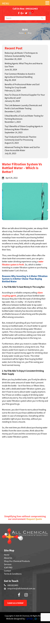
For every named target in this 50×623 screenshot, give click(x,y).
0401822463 (32, 8)
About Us (8, 558)
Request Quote (34, 519)
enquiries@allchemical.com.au (21, 588)
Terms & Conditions (13, 573)
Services (7, 564)
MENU (5, 3)
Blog (29, 33)
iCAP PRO (8, 567)
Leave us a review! (15, 603)
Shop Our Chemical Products (17, 561)
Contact (7, 570)
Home (21, 33)
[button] (47, 3)
